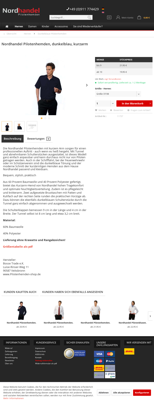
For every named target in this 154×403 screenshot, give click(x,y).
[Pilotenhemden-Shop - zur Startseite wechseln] (21, 13)
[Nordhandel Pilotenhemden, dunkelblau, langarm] (21, 309)
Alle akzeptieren (121, 392)
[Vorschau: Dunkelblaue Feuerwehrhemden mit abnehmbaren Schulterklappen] (19, 126)
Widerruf (8, 348)
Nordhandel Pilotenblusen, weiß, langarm (132, 322)
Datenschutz (40, 351)
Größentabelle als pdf (18, 246)
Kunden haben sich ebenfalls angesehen (72, 292)
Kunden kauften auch (20, 292)
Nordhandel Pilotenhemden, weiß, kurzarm (95, 322)
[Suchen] (89, 17)
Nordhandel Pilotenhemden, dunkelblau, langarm (21, 322)
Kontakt (38, 357)
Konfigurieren (142, 392)
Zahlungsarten (11, 351)
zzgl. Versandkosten (112, 79)
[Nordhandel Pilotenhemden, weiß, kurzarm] (95, 309)
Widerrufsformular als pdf (46, 363)
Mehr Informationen (13, 398)
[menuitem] (71, 17)
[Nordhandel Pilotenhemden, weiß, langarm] (58, 309)
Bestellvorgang (11, 357)
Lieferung (9, 354)
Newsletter (9, 360)
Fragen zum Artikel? (140, 110)
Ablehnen (104, 392)
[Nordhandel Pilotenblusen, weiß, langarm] (132, 309)
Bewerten (118, 110)
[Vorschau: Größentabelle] (32, 126)
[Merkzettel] (110, 18)
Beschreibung (12, 138)
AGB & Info (39, 354)
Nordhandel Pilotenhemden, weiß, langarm (58, 322)
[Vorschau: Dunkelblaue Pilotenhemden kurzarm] (7, 126)
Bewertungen (38, 138)
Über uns (9, 363)
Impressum (40, 348)
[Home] (7, 26)
